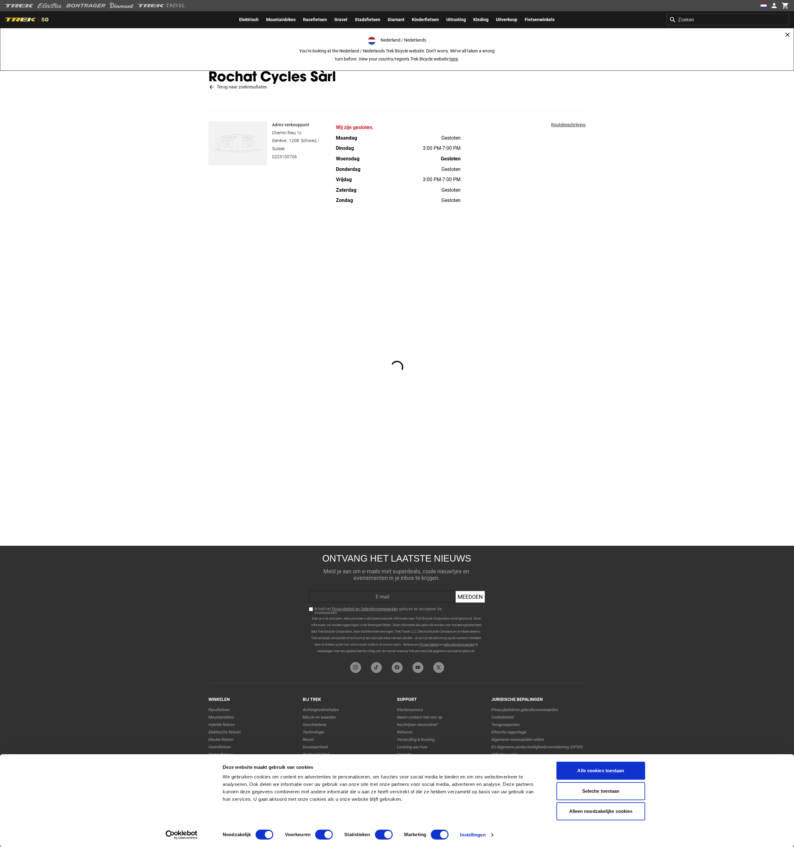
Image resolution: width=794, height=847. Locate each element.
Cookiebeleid (502, 717)
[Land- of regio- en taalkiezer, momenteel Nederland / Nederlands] (764, 5)
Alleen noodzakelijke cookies (601, 811)
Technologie (313, 732)
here (453, 58)
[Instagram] (355, 667)
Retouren (405, 732)
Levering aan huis (412, 747)
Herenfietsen (219, 747)
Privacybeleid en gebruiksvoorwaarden (524, 709)
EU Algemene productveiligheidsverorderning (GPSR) (537, 747)
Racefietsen (219, 709)
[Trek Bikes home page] (19, 5)
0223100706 (284, 156)
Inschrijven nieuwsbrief (417, 724)
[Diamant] (121, 5)
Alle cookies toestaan (600, 770)
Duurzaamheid (315, 747)
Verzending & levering (416, 739)
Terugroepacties (505, 724)
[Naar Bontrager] (86, 5)
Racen (308, 739)
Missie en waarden (319, 717)
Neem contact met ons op (419, 717)
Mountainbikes (221, 717)
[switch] (324, 835)
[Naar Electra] (50, 5)
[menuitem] (248, 19)
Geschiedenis (315, 724)
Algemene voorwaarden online (517, 739)
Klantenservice (410, 709)
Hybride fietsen (221, 724)
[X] (438, 667)
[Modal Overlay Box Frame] (397, 602)
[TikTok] (376, 667)
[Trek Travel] (161, 5)
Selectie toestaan (601, 791)
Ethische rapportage (508, 732)
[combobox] (728, 19)
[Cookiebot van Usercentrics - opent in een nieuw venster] (181, 835)
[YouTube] (418, 667)
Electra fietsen (221, 739)
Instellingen (472, 834)
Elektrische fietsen (224, 732)
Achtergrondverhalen (321, 709)
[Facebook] (397, 667)
